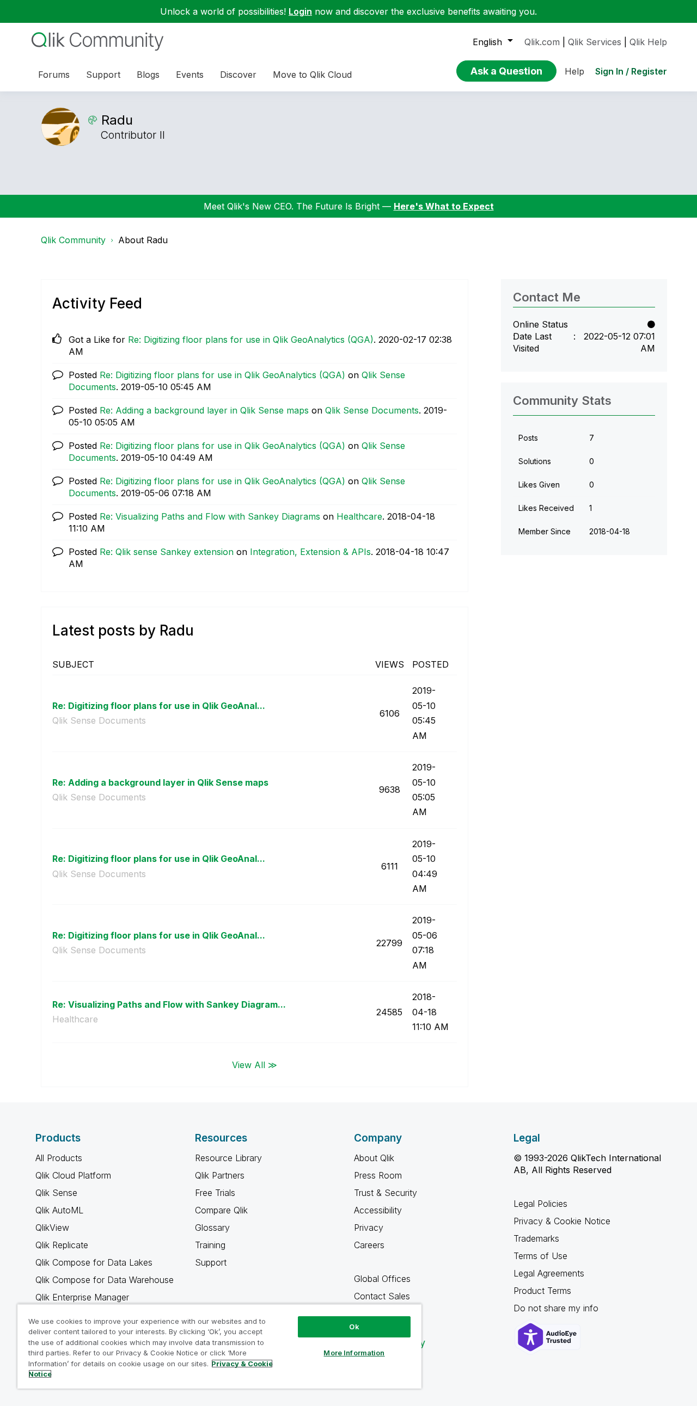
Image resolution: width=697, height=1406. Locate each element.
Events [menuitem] (190, 74)
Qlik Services (594, 41)
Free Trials (215, 1192)
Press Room (378, 1175)
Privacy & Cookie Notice (561, 1221)
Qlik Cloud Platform (73, 1175)
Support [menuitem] (103, 74)
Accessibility (378, 1210)
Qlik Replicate (61, 1245)
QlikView (52, 1227)
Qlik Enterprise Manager (82, 1297)
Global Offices (382, 1278)
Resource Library (228, 1157)
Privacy (368, 1227)
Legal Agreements (548, 1273)
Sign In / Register (631, 71)
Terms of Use (540, 1255)
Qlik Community (73, 240)
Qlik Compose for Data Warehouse (104, 1279)
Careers (369, 1245)
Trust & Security (385, 1192)
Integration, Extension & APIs (310, 551)
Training (210, 1245)
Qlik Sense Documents (372, 410)
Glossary (212, 1227)
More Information (353, 1352)
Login (300, 11)
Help (574, 71)
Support (211, 1262)
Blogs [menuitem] (148, 74)
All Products (58, 1157)
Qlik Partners (219, 1175)
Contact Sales (382, 1296)
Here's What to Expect (444, 206)
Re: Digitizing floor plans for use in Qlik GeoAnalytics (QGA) (251, 339)
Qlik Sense (56, 1192)
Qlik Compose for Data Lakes (93, 1262)
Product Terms (542, 1290)
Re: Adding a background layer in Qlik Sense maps (204, 410)
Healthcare (359, 516)
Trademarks (536, 1238)
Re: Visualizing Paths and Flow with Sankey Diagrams (210, 516)
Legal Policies (540, 1203)
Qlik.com (542, 41)
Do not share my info (557, 1308)
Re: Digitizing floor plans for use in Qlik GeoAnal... (158, 705)
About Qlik (374, 1157)
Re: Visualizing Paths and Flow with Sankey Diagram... (169, 1004)
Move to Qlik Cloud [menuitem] (312, 74)
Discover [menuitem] (238, 74)
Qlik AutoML (59, 1210)
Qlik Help (648, 41)
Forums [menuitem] (54, 74)
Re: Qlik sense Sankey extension (167, 551)
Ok (354, 1326)
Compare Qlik (221, 1210)
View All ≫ (254, 1064)
